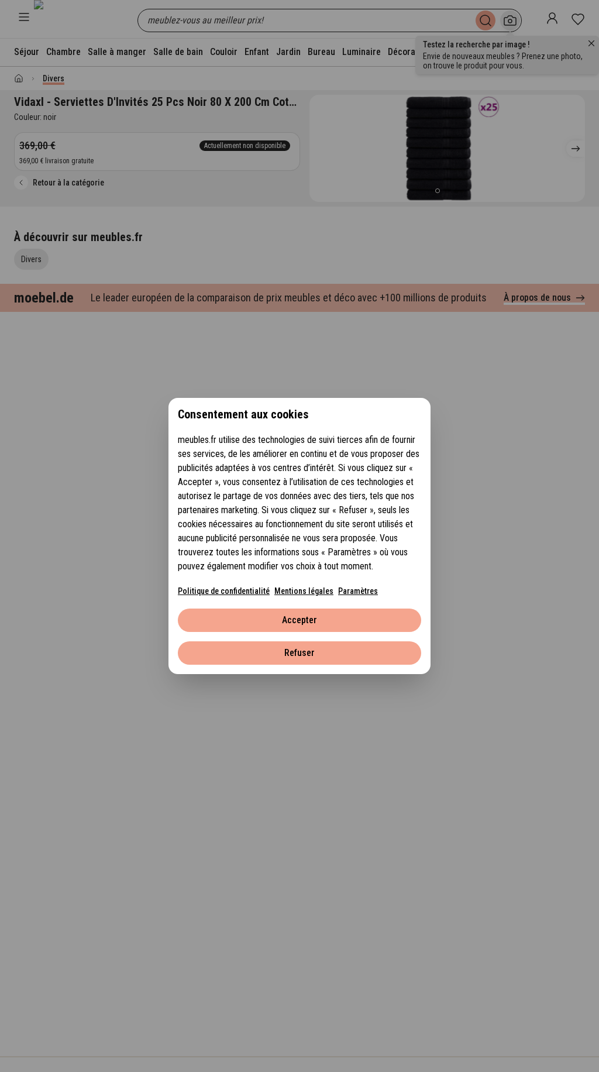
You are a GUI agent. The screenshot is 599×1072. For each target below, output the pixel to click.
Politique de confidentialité (224, 591)
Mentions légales (303, 591)
